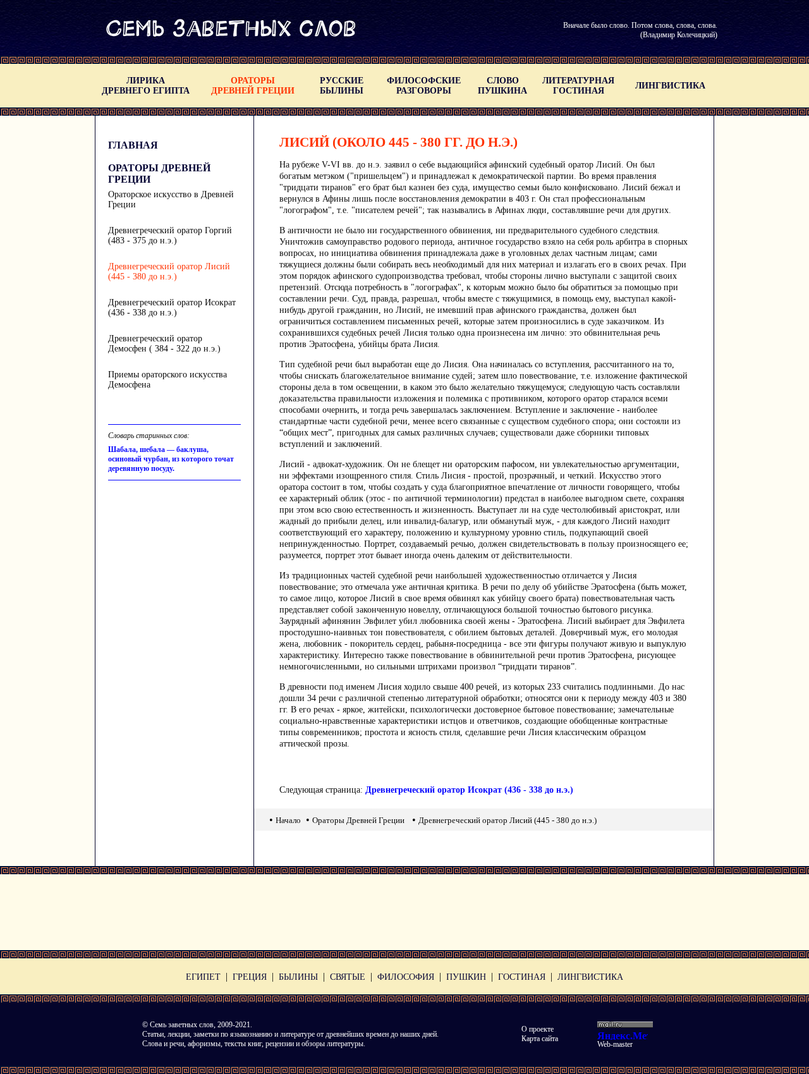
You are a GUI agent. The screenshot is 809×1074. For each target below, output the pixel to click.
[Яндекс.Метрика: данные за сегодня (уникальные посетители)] (622, 1035)
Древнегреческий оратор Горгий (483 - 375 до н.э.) (170, 235)
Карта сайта (539, 1038)
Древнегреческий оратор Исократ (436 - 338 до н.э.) (172, 307)
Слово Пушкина (502, 85)
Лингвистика (670, 85)
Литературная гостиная (578, 85)
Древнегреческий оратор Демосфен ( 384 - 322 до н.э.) (164, 343)
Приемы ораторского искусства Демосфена (167, 379)
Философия (405, 977)
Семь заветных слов (182, 1024)
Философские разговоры (424, 85)
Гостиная (521, 977)
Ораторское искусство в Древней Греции (171, 199)
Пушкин (466, 977)
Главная (133, 145)
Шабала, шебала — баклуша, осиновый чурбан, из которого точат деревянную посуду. (171, 459)
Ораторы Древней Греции (253, 85)
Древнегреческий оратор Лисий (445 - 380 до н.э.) (169, 271)
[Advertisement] (404, 912)
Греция (250, 977)
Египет (203, 977)
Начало (288, 820)
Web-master (615, 1044)
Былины (298, 977)
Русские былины (341, 85)
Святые (347, 977)
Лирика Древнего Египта (146, 85)
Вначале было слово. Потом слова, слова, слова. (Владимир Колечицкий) (640, 30)
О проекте (537, 1029)
